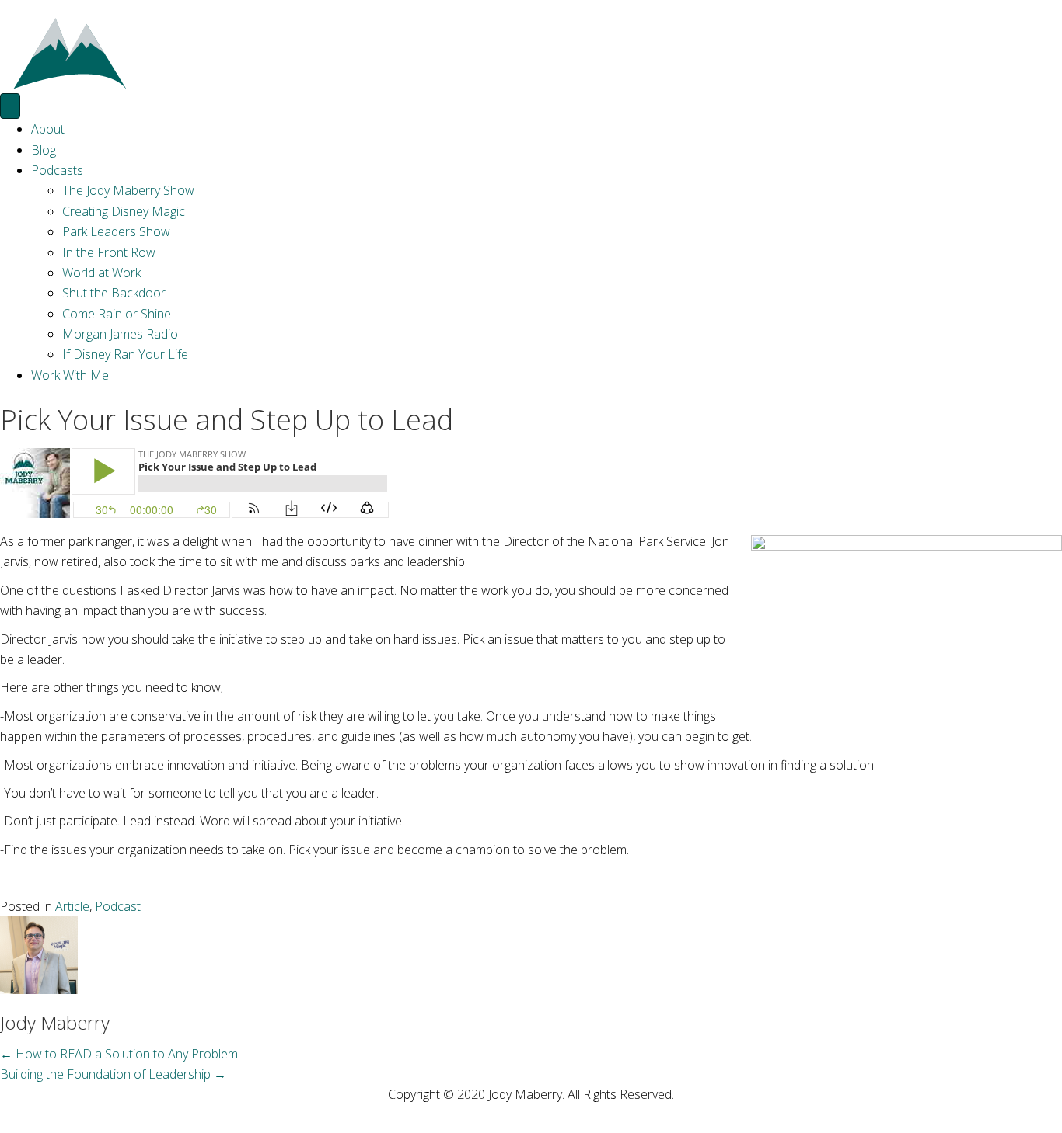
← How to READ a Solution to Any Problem (119, 1053)
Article (72, 906)
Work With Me (70, 375)
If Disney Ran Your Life (125, 354)
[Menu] (10, 106)
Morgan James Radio (120, 333)
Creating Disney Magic (123, 211)
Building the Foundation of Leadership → (113, 1074)
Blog (43, 149)
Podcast (118, 906)
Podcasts (57, 170)
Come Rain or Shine (116, 313)
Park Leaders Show (116, 231)
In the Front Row (108, 252)
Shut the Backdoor (114, 292)
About (48, 128)
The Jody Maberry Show (128, 190)
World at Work (101, 272)
